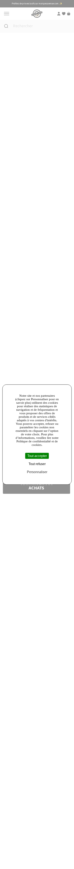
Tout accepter (37, 456)
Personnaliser (37, 472)
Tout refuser (37, 464)
